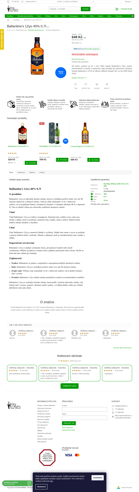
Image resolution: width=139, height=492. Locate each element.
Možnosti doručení (78, 59)
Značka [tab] (42, 172)
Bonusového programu (92, 49)
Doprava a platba (43, 419)
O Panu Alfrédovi (43, 422)
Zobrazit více (69, 386)
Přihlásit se (69, 423)
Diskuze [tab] (32, 172)
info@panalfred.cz (121, 406)
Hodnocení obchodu (69, 355)
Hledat (86, 9)
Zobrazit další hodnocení (122, 348)
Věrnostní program (43, 416)
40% (105, 194)
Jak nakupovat (42, 425)
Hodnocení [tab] (21, 172)
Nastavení (41, 487)
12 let (106, 200)
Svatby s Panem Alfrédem (67, 2)
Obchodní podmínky (44, 433)
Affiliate (39, 430)
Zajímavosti (41, 428)
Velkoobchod (41, 442)
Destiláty (107, 184)
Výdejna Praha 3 (43, 411)
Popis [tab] (11, 172)
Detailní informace (78, 78)
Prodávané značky (43, 414)
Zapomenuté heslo (68, 430)
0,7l (105, 197)
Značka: (53, 30)
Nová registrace (67, 427)
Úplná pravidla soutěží (45, 439)
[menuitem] (10, 16)
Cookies (40, 436)
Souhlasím (97, 478)
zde (51, 481)
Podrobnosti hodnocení (36, 30)
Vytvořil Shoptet (126, 487)
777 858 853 (119, 409)
